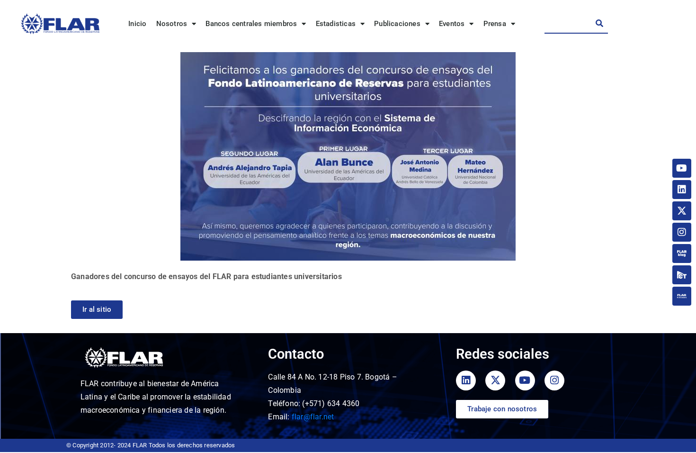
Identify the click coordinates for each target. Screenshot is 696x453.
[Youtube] (681, 168)
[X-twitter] (681, 210)
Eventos (451, 23)
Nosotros (171, 23)
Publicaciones (397, 23)
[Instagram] (681, 232)
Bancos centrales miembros (251, 23)
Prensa (494, 23)
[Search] (599, 23)
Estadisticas (336, 23)
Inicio (137, 23)
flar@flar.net (313, 416)
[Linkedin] (681, 189)
